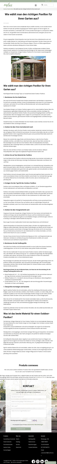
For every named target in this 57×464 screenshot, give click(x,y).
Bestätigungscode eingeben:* (18, 420)
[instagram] (42, 461)
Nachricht (18, 447)
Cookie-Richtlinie (33, 447)
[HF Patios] (8, 5)
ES (48, 1)
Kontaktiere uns (20, 429)
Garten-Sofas (6, 447)
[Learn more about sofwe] (36, 5)
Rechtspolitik (32, 439)
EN (46, 1)
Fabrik (17, 439)
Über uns (18, 436)
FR (53, 1)
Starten (5, 9)
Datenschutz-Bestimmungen (35, 424)
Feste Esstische (7, 442)
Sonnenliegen (7, 450)
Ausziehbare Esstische (9, 439)
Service (18, 444)
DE (50, 1)
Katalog (18, 442)
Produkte (5, 436)
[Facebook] (33, 461)
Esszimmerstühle (7, 444)
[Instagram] (38, 461)
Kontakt (43, 436)
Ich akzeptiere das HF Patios (28, 424)
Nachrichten (10, 9)
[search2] (42, 5)
